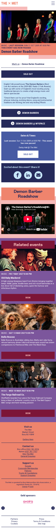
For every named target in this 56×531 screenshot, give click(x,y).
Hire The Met (28, 454)
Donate (28, 466)
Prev (3, 508)
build (31, 487)
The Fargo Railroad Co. (13, 394)
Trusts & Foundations (28, 473)
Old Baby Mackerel (10, 277)
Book (28, 297)
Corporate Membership (28, 468)
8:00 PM (28, 274)
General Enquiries (28, 456)
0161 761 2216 (32, 449)
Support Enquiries (28, 475)
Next (53, 508)
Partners (14, 519)
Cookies (14, 524)
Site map (41, 524)
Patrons (28, 471)
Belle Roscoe (8, 336)
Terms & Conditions (41, 521)
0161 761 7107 (31, 451)
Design (25, 487)
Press (41, 519)
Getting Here (28, 439)
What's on (16, 64)
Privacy (14, 521)
